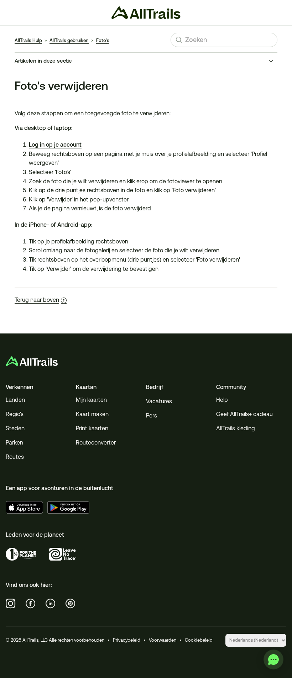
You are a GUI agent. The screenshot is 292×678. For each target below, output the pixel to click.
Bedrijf (154, 387)
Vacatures (159, 401)
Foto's (102, 40)
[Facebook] (31, 603)
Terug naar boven (37, 299)
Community (231, 387)
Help (222, 399)
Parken (14, 442)
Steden (15, 428)
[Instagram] (11, 603)
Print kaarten (92, 428)
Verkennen (19, 387)
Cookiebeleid (199, 640)
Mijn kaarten (91, 399)
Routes (15, 456)
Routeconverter (96, 442)
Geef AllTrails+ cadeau (244, 414)
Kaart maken (92, 414)
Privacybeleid (126, 640)
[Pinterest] (70, 603)
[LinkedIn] (51, 603)
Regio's (15, 414)
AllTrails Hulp (28, 40)
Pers (151, 415)
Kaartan (86, 387)
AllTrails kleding (235, 428)
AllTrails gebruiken (69, 40)
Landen (15, 399)
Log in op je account (55, 144)
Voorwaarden (162, 640)
